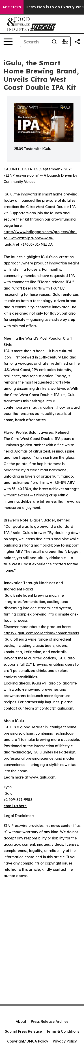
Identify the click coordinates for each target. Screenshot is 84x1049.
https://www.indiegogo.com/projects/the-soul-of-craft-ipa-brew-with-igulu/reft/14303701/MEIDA (40, 238)
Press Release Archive (50, 1021)
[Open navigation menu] (8, 41)
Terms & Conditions (62, 1031)
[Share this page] (77, 41)
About (21, 1021)
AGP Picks (12, 7)
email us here (15, 806)
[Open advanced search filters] (65, 41)
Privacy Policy (65, 1041)
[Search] (54, 41)
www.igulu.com (42, 777)
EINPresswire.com (21, 175)
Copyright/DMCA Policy (27, 1041)
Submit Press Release (23, 1031)
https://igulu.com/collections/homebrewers (41, 633)
